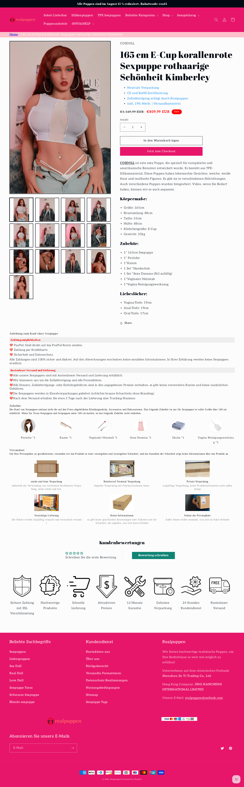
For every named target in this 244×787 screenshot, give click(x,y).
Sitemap (92, 695)
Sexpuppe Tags (97, 702)
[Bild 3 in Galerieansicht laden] (73, 210)
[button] (141, 15)
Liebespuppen (19, 659)
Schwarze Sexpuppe (24, 695)
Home (13, 34)
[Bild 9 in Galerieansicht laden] (21, 261)
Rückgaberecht (97, 666)
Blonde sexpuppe (22, 702)
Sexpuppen (17, 652)
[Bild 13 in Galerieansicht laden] (21, 287)
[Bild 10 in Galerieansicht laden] (47, 261)
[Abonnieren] (72, 748)
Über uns (92, 659)
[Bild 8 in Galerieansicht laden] (99, 235)
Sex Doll (15, 666)
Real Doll (16, 673)
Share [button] (128, 322)
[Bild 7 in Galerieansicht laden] (73, 235)
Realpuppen (115, 779)
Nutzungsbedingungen (103, 688)
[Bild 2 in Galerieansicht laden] (47, 210)
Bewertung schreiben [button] (153, 555)
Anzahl (124, 119)
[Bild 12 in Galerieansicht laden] (99, 261)
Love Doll (16, 680)
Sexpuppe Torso (21, 688)
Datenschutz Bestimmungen (107, 680)
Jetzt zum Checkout (161, 151)
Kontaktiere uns (98, 652)
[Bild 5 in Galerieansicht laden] (21, 235)
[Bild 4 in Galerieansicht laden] (99, 210)
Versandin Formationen (103, 673)
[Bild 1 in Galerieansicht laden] (21, 210)
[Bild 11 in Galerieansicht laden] (73, 261)
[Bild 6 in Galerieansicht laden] (47, 235)
